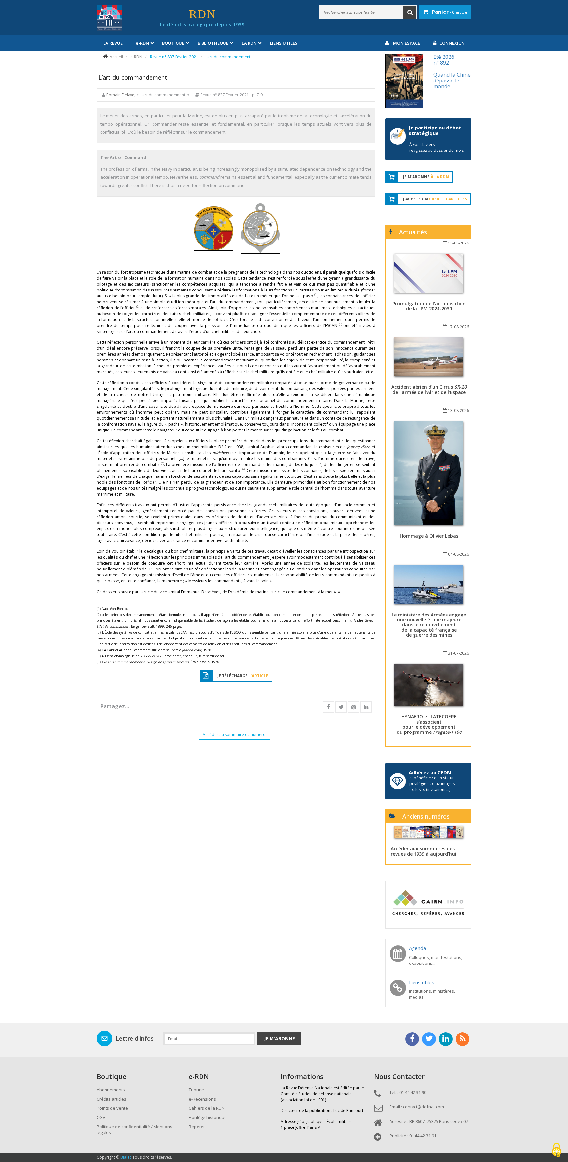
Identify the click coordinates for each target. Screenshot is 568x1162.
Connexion (452, 43)
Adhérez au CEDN (430, 772)
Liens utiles (283, 43)
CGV (101, 1117)
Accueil (116, 56)
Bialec (125, 1157)
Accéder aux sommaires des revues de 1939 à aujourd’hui (423, 851)
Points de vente (112, 1108)
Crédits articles (111, 1099)
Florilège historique (208, 1117)
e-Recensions (202, 1099)
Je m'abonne (279, 1038)
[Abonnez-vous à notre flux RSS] (462, 1039)
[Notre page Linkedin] (446, 1039)
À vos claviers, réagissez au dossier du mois (436, 147)
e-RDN (136, 56)
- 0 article (449, 11)
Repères (197, 1126)
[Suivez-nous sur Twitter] (429, 1039)
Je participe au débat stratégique (435, 130)
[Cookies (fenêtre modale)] (556, 1150)
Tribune (196, 1090)
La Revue (113, 43)
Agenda (417, 948)
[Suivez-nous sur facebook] (412, 1039)
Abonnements (111, 1090)
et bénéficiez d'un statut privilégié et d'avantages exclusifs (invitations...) (432, 783)
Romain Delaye (120, 95)
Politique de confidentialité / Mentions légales (134, 1129)
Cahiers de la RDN (207, 1108)
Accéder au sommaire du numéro (234, 734)
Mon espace (406, 43)
